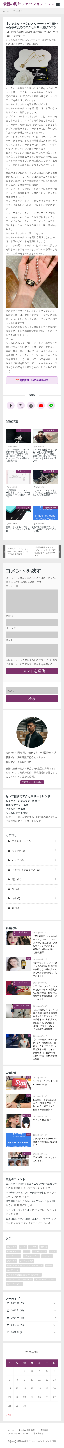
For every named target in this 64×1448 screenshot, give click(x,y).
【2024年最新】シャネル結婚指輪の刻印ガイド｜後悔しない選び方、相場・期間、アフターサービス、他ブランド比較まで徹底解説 (18, 455)
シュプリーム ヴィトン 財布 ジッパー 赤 (45, 1083)
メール (11, 628)
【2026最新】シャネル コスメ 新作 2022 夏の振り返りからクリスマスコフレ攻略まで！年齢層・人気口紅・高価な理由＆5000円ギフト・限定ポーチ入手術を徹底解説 (45, 1019)
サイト (9, 640)
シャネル (33, 1247)
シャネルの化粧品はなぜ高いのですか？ (24, 1275)
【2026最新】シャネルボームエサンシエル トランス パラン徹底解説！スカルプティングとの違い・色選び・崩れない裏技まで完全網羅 (45, 944)
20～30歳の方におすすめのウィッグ (45, 1159)
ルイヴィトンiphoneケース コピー (24, 801)
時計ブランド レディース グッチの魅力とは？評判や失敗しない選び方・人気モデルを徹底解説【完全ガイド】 (45, 969)
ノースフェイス (26, 1261)
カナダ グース (13, 1270)
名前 (10, 616)
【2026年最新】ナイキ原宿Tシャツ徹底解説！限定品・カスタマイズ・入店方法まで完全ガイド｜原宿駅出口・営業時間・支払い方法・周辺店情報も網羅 (45, 1049)
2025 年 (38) (17, 1310)
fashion (44, 1247)
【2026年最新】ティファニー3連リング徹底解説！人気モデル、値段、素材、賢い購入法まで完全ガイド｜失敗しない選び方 (45, 455)
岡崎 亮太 (16, 31)
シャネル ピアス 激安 (17, 813)
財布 (15, 898)
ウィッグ (18, 850)
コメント (12, 586)
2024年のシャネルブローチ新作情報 (24, 1192)
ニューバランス (39, 1251)
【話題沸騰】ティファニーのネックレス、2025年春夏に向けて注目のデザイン (18, 493)
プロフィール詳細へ (32, 782)
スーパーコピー (13, 1256)
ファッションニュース (25, 869)
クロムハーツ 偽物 (15, 809)
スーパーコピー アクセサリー (19, 1279)
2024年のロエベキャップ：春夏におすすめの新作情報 (45, 529)
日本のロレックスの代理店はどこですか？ (28, 1218)
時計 (16, 879)
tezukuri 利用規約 (27, 1430)
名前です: (11, 752)
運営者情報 (38, 1433)
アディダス (11, 1261)
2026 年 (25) (17, 1303)
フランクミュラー (31, 1256)
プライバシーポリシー (18, 1433)
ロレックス (11, 1247)
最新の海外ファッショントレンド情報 (30, 5)
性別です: (48, 752)
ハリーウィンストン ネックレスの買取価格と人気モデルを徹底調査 (45, 492)
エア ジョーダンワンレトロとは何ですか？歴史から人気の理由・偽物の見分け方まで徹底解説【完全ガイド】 (45, 993)
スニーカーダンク (14, 1284)
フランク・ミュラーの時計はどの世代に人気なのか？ (45, 1141)
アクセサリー (18, 35)
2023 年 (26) (17, 1325)
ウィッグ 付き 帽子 (42, 1120)
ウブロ (26, 1251)
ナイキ (23, 1247)
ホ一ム (11, 1430)
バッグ (17, 860)
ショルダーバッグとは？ (19, 1210)
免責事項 (44, 1430)
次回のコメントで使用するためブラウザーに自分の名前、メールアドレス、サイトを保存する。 (31, 662)
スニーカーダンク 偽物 (45, 1279)
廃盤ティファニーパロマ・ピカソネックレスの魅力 (18, 529)
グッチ (49, 1265)
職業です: (11, 757)
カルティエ (47, 1256)
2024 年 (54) (17, 1317)
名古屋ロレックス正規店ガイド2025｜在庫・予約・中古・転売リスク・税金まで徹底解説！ (45, 1105)
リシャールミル (13, 1251)
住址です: (11, 762)
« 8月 (8, 1415)
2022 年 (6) (17, 1332)
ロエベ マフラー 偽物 (17, 805)
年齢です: (33, 752)
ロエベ (52, 1251)
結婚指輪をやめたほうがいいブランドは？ (24, 1265)
